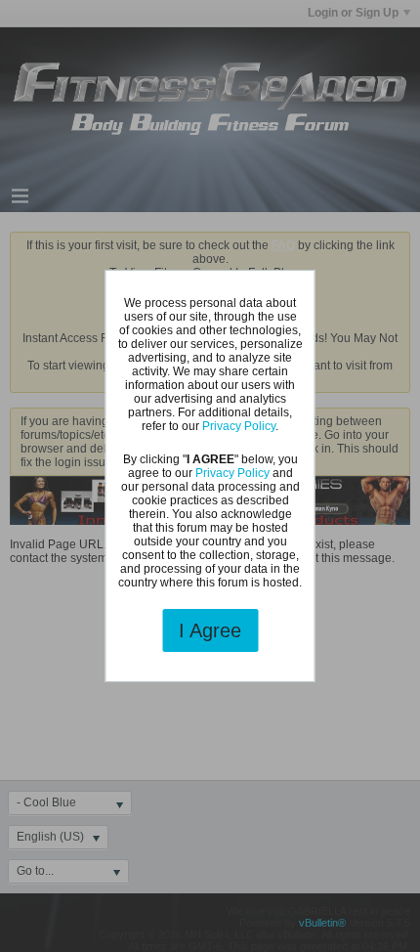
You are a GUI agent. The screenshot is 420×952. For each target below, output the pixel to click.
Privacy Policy (238, 426)
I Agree (210, 630)
